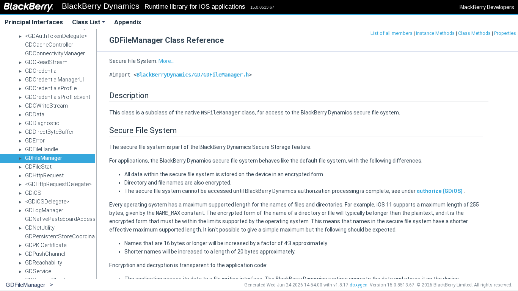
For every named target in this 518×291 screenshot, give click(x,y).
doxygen (358, 285)
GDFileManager (43, 158)
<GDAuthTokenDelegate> (56, 36)
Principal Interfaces (34, 22)
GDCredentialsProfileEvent (57, 97)
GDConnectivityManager (55, 53)
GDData (34, 114)
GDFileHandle (41, 149)
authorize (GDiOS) (440, 191)
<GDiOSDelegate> (47, 201)
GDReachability (43, 262)
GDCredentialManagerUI (54, 79)
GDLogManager (44, 210)
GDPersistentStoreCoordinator (63, 236)
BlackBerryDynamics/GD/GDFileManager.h (193, 75)
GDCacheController (49, 44)
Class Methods (474, 33)
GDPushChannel (45, 253)
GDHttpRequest (44, 175)
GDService (38, 271)
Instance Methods (435, 33)
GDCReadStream (46, 62)
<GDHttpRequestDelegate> (58, 184)
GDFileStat (38, 166)
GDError (35, 140)
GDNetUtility (40, 227)
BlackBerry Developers (487, 7)
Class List (86, 22)
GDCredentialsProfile (51, 88)
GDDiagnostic (42, 123)
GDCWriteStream (46, 105)
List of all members (391, 33)
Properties (505, 33)
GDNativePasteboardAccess (60, 219)
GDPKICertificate (45, 245)
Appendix (127, 22)
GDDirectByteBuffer (49, 131)
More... (166, 61)
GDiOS (33, 192)
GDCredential (41, 70)
